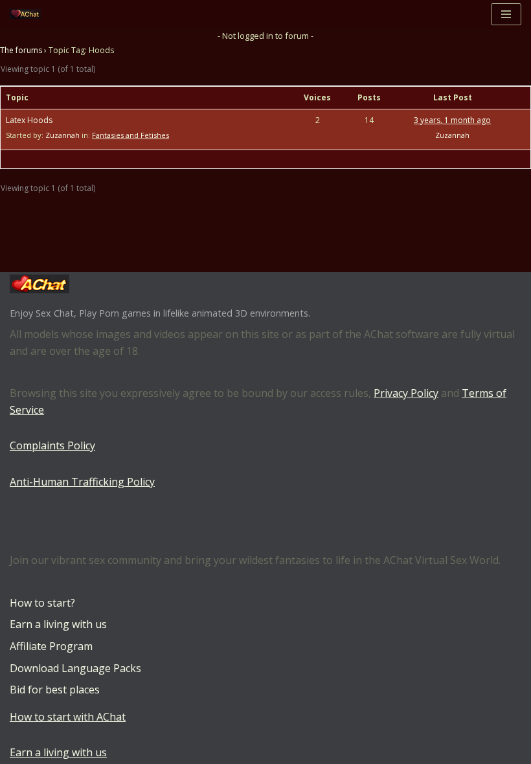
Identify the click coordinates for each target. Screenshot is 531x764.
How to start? (42, 603)
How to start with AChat (68, 717)
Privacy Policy (406, 393)
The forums (21, 50)
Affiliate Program (51, 646)
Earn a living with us (58, 624)
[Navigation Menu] (506, 14)
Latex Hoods (29, 120)
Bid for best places (55, 689)
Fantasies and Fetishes (130, 135)
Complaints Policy (52, 445)
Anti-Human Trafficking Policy (82, 482)
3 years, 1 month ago (452, 120)
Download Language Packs (75, 668)
